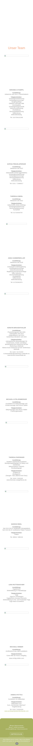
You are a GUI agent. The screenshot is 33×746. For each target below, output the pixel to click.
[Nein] (30, 741)
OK (17, 743)
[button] (3, 4)
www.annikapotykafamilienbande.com (16, 711)
